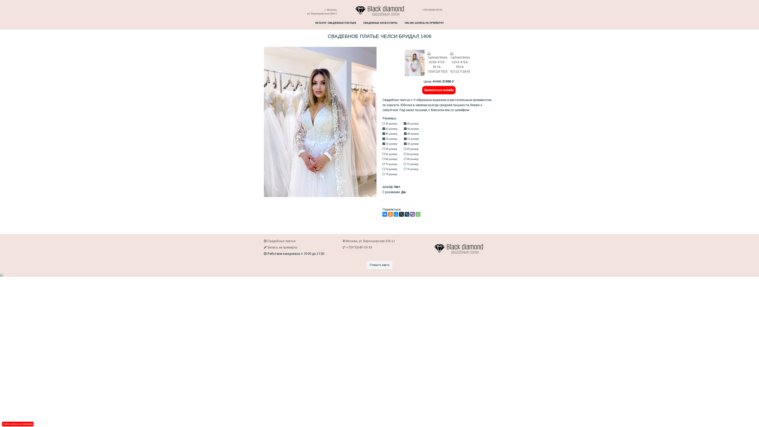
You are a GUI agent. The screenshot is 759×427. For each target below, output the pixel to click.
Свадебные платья (281, 241)
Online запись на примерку (424, 22)
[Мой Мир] (396, 214)
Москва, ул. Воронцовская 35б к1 (370, 241)
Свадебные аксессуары (380, 22)
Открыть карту (379, 265)
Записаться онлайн (439, 90)
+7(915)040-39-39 (432, 9)
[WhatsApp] (418, 214)
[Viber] (412, 214)
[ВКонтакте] (384, 214)
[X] (401, 214)
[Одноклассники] (390, 214)
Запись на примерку (282, 247)
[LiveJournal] (407, 214)
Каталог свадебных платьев (335, 22)
